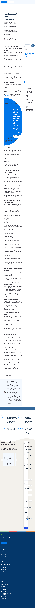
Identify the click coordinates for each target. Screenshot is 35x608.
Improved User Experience (10, 373)
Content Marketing (29, 577)
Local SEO (28, 575)
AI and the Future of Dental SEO (12, 545)
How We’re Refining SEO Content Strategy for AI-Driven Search (29, 536)
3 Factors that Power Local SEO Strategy (30, 100)
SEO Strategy (29, 569)
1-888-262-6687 (18, 490)
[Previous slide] (3, 586)
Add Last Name (31, 594)
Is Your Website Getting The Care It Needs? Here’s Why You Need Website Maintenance (12, 537)
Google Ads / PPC (29, 578)
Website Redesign (29, 574)
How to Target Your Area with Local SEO (29, 108)
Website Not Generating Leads (30, 583)
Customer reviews (8, 278)
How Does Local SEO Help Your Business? (30, 104)
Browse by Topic (28, 49)
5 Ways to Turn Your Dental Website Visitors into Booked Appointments (28, 547)
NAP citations (7, 283)
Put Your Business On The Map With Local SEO (30, 112)
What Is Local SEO (7, 95)
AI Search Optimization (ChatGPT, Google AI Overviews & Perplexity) (30, 571)
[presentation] (3, 532)
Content (25, 531)
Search (33, 45)
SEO (7, 531)
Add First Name (27, 594)
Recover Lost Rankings (30, 581)
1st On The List (10, 487)
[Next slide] (15, 586)
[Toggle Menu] (32, 5)
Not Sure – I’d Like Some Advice (29, 586)
